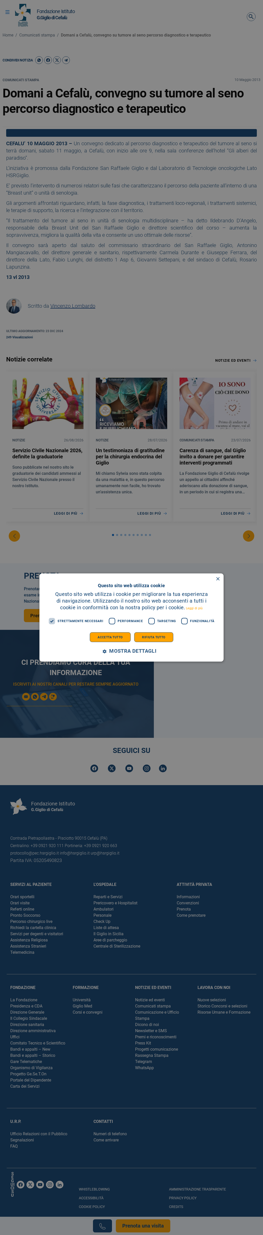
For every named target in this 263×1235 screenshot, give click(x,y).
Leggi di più (194, 608)
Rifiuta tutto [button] (153, 637)
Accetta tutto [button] (110, 637)
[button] (131, 651)
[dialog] (132, 618)
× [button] (218, 579)
